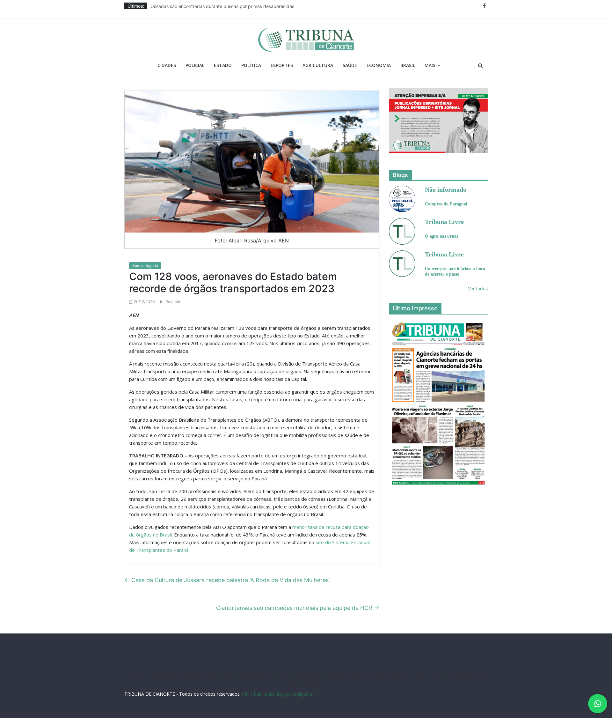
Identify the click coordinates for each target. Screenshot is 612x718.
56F (169, 676)
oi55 (415, 676)
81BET (228, 676)
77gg (292, 676)
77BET (201, 676)
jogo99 (262, 676)
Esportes (282, 65)
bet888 (318, 676)
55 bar (437, 676)
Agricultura (317, 65)
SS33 (159, 676)
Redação (173, 301)
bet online (375, 676)
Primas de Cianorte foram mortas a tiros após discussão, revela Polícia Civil (228, 6)
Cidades (166, 65)
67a (405, 676)
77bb (477, 676)
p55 (425, 676)
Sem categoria (145, 265)
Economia (379, 65)
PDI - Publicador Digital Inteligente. (278, 694)
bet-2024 (355, 676)
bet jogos (336, 676)
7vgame (279, 676)
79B (178, 676)
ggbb (296, 682)
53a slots (311, 682)
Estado (223, 65)
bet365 (393, 676)
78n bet (463, 676)
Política (251, 65)
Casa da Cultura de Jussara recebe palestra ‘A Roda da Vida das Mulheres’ (227, 580)
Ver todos (478, 288)
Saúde (350, 65)
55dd (305, 676)
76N (240, 676)
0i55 (449, 676)
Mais (430, 65)
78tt (250, 676)
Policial (195, 65)
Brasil (407, 65)
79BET (215, 676)
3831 (188, 676)
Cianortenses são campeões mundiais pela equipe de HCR (297, 607)
